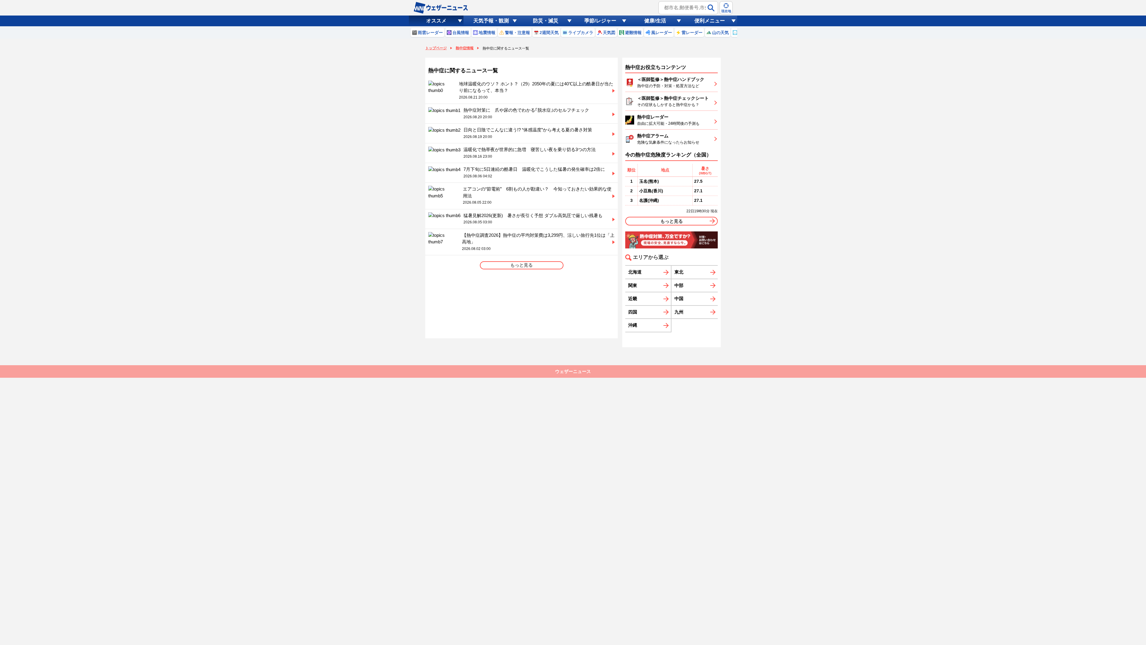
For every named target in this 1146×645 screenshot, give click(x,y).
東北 (678, 271)
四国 (632, 311)
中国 (678, 298)
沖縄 (632, 325)
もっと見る (671, 221)
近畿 (632, 298)
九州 (678, 311)
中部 (678, 285)
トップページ (436, 48)
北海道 (635, 271)
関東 (632, 285)
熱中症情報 (465, 48)
